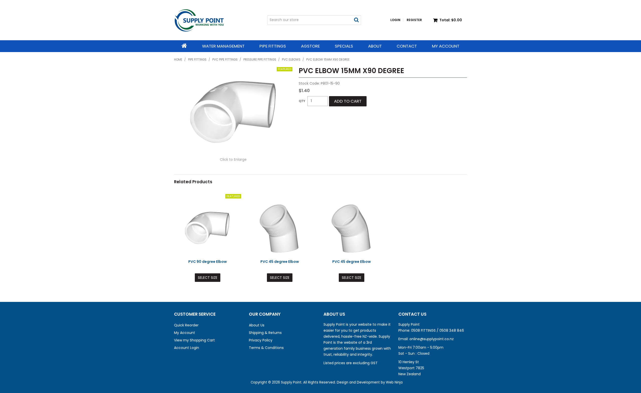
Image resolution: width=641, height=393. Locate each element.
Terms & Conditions (266, 347)
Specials (344, 46)
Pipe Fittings (272, 46)
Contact (407, 46)
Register (414, 20)
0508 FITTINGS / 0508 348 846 (437, 330)
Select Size (207, 277)
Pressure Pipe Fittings (259, 60)
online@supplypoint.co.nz (431, 338)
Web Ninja (394, 382)
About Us (256, 325)
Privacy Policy (260, 340)
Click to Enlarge (233, 159)
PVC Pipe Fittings (225, 60)
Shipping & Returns (265, 332)
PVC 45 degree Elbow (279, 261)
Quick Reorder (186, 325)
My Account (445, 46)
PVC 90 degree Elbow (207, 261)
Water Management (223, 46)
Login (395, 20)
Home (184, 45)
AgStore (310, 46)
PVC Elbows (291, 60)
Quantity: (302, 101)
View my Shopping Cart (194, 340)
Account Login (186, 347)
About (375, 46)
